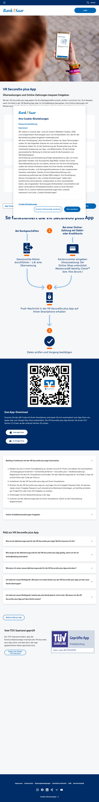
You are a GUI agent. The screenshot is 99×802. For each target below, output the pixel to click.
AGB (69, 783)
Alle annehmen (72, 209)
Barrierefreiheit (78, 783)
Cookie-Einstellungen (28, 204)
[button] (49, 460)
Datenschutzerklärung (27, 124)
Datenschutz (28, 783)
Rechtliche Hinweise (59, 783)
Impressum (18, 783)
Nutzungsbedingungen (42, 783)
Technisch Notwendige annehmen (48, 209)
